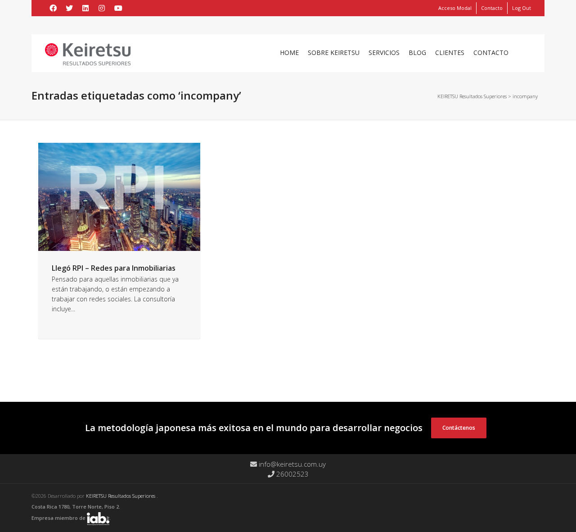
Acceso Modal (455, 8)
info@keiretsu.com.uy (291, 463)
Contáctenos (458, 428)
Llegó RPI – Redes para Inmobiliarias (114, 268)
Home (289, 52)
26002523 (291, 473)
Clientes (449, 52)
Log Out (521, 8)
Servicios (384, 52)
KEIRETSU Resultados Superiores (121, 495)
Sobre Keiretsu (334, 52)
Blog (417, 52)
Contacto (492, 8)
